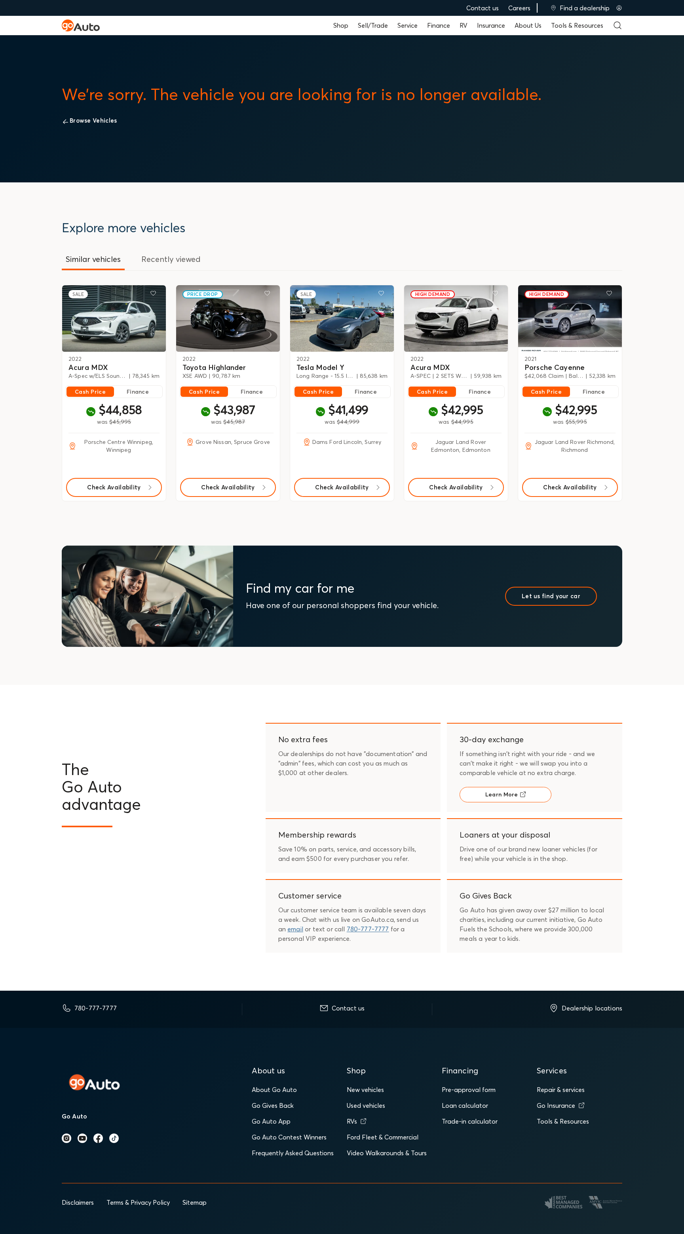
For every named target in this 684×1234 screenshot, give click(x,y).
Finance (438, 25)
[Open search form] (617, 25)
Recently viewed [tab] (171, 259)
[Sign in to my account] (619, 8)
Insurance (491, 25)
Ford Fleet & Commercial (382, 1137)
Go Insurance (556, 1105)
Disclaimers (78, 1202)
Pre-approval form (469, 1090)
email (295, 929)
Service (407, 25)
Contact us (482, 8)
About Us (528, 25)
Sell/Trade (373, 25)
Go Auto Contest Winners (289, 1137)
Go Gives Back (273, 1105)
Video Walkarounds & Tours (387, 1153)
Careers (519, 8)
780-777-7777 (368, 929)
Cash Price (90, 391)
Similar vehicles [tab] (93, 259)
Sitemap (194, 1202)
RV (463, 25)
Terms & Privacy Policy (138, 1202)
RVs (352, 1121)
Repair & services (561, 1090)
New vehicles (365, 1090)
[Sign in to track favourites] (155, 294)
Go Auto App (271, 1121)
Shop (340, 25)
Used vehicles (366, 1105)
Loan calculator (465, 1105)
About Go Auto (274, 1090)
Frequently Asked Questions (293, 1153)
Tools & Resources (577, 25)
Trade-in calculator (470, 1121)
